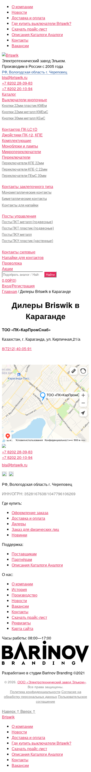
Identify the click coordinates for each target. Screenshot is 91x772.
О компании (22, 6)
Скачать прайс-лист (29, 29)
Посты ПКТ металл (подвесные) (27, 222)
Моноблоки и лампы (20, 146)
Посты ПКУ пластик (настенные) (27, 241)
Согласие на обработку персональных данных (42, 694)
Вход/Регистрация (18, 286)
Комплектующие (16, 140)
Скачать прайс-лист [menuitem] (29, 748)
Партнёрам (22, 559)
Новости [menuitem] (19, 732)
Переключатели (16, 157)
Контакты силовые (18, 252)
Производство (24, 595)
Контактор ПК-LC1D (19, 129)
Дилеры (19, 524)
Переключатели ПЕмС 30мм (24, 176)
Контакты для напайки (20, 205)
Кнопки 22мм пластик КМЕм (24, 106)
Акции (7, 268)
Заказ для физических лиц (35, 529)
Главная (9, 291)
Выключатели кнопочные (24, 99)
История (19, 589)
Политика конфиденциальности (35, 691)
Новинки (19, 535)
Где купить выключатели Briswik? (41, 23)
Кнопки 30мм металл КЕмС (23, 118)
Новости (19, 12)
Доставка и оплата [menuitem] (28, 737)
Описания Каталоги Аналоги (37, 34)
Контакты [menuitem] (20, 760)
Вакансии (20, 45)
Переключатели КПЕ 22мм (23, 163)
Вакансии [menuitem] (20, 765)
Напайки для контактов (23, 257)
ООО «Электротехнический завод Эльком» (51, 681)
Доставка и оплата (28, 18)
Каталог (9, 94)
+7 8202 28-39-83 (17, 83)
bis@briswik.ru (14, 77)
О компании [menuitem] (22, 726)
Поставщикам (24, 554)
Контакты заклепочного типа (27, 186)
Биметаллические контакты (24, 199)
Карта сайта (22, 628)
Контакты (20, 40)
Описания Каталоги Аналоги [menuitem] (37, 754)
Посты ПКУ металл (17, 234)
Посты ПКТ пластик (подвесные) (28, 228)
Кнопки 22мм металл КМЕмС (25, 112)
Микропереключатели (21, 151)
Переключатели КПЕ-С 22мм (24, 169)
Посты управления (19, 216)
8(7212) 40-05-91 (17, 348)
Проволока (12, 263)
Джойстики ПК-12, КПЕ (22, 135)
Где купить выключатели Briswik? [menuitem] (41, 743)
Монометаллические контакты (26, 192)
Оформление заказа (30, 512)
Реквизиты (21, 623)
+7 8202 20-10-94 (17, 88)
